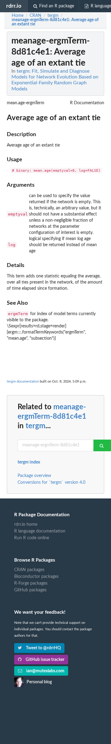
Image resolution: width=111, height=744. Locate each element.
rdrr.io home (25, 524)
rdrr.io (13, 6)
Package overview (34, 476)
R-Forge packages (30, 583)
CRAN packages (29, 570)
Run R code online (31, 538)
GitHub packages (30, 590)
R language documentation (39, 531)
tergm (35, 426)
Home (17, 15)
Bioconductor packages (36, 576)
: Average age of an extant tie (55, 22)
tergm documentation (23, 381)
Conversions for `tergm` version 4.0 (51, 482)
